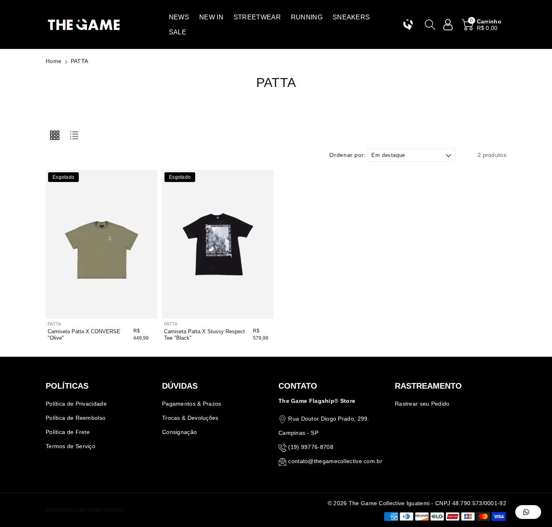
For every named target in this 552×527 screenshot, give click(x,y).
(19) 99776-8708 (310, 447)
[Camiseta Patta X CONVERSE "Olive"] (101, 244)
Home (53, 61)
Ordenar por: (347, 155)
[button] (179, 17)
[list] (74, 135)
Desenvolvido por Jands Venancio (85, 510)
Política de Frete (68, 432)
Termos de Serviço (70, 446)
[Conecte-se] (448, 25)
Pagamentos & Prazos (191, 403)
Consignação (179, 432)
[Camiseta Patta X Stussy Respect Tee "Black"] (218, 244)
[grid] (54, 135)
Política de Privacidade (76, 403)
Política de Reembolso (75, 418)
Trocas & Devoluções (190, 418)
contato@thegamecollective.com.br (335, 461)
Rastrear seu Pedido (422, 403)
